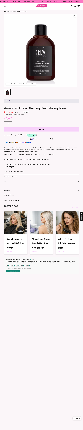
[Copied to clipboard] (18, 200)
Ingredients (7, 190)
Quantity (6, 119)
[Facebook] (9, 200)
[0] (77, 6)
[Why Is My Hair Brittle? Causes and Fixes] (67, 222)
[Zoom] (75, 16)
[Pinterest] (14, 200)
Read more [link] (9, 251)
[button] (32, 415)
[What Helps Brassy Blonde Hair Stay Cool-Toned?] (41, 222)
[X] (11, 200)
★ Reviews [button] (81, 216)
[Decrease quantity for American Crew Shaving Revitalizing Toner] (5, 123)
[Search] (71, 6)
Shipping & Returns (9, 195)
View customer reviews (13, 271)
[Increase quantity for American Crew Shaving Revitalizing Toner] (10, 123)
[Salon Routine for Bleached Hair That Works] (15, 222)
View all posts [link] (74, 207)
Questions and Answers (10, 176)
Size (5, 181)
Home (5, 11)
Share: (5, 200)
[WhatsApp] (16, 200)
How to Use (7, 186)
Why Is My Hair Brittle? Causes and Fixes (67, 243)
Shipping (12, 114)
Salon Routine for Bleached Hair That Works (15, 243)
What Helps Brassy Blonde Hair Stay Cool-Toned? (41, 243)
